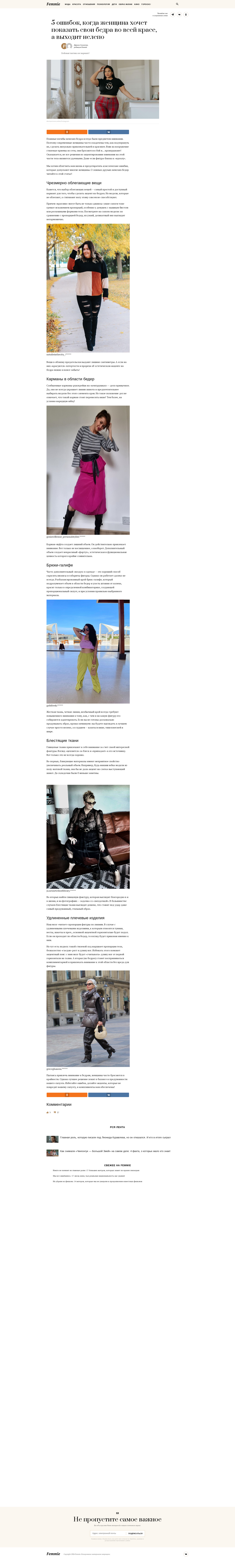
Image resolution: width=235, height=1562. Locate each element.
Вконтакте (179, 14)
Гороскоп (146, 4)
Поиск (177, 4)
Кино (136, 4)
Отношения (89, 4)
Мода (67, 4)
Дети (114, 4)
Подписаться (135, 1533)
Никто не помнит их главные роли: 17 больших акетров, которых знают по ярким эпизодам (96, 1170)
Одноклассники (185, 14)
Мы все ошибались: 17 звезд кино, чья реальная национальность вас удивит (89, 1175)
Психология (103, 4)
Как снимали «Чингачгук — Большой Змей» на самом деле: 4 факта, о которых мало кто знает (115, 1151)
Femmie (60, 3)
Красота (76, 4)
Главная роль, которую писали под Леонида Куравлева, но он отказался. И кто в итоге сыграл (115, 1137)
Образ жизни (125, 4)
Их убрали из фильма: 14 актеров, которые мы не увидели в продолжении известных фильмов (97, 1181)
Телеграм (172, 14)
